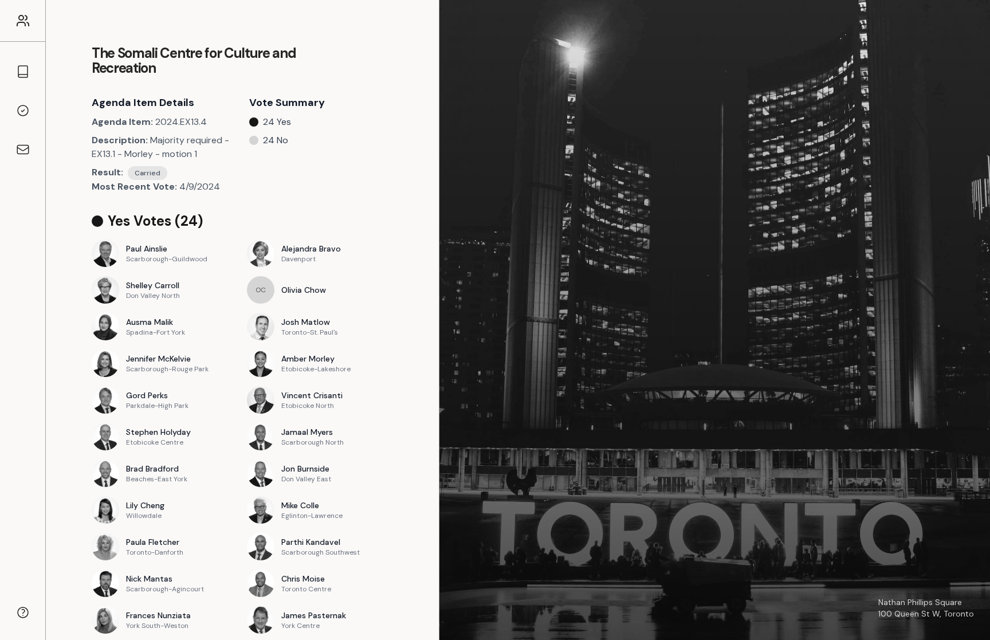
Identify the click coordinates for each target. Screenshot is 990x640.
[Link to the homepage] (23, 21)
